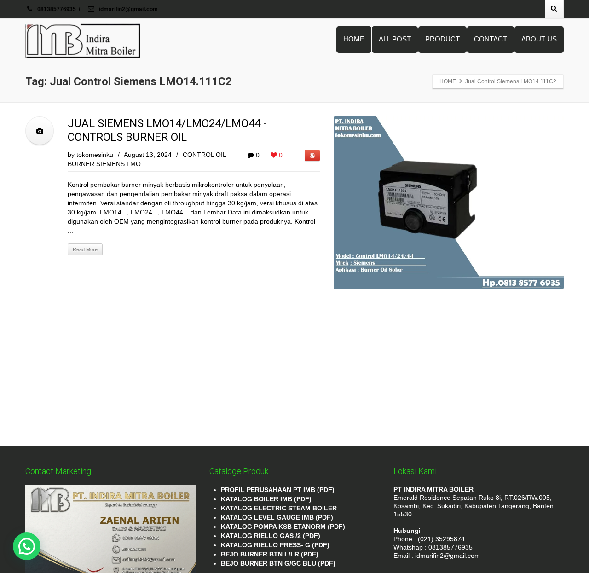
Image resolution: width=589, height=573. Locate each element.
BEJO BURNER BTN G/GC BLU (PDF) (278, 563)
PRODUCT (442, 39)
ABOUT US (539, 39)
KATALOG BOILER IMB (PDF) (266, 499)
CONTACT (490, 39)
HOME (353, 39)
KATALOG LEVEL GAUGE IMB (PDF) (277, 517)
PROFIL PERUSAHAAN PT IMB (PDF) (278, 489)
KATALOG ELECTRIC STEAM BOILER (279, 508)
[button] (26, 546)
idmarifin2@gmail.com (128, 9)
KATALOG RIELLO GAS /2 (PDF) (270, 535)
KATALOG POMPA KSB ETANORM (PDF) (283, 526)
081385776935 (56, 9)
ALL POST (395, 39)
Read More (85, 249)
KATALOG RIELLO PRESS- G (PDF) (275, 545)
